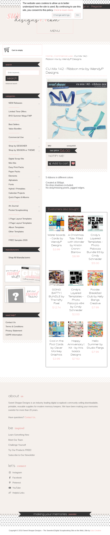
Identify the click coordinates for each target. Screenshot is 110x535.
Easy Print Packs (16, 167)
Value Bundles (15, 128)
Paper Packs (14, 171)
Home (49, 56)
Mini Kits (12, 163)
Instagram (17, 472)
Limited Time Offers (17, 111)
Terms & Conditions (14, 326)
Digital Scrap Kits (16, 159)
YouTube (16, 488)
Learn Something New (18, 435)
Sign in (84, 7)
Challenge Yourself (17, 445)
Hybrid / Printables (17, 189)
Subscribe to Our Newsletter (21, 455)
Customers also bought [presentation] (63, 209)
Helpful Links (18, 493)
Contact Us (11, 322)
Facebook (17, 477)
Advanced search (11, 83)
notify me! (54, 156)
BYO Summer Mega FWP (20, 116)
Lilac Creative (95, 531)
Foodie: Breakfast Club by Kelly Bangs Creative (95, 297)
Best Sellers (14, 124)
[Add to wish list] (73, 163)
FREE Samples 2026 (18, 240)
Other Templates (16, 231)
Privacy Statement (14, 330)
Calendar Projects (17, 193)
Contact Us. (30, 417)
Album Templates (16, 227)
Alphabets (13, 180)
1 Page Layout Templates (20, 219)
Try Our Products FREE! (19, 450)
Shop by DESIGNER (18, 146)
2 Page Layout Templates (20, 223)
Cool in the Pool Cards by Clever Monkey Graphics (56, 348)
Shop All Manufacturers (19, 257)
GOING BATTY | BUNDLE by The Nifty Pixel (56, 297)
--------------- (14, 107)
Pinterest (16, 482)
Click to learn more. (63, 10)
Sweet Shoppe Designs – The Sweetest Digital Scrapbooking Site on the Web (35, 23)
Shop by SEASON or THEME (22, 150)
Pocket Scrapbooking (18, 210)
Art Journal (13, 206)
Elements (13, 176)
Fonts (11, 184)
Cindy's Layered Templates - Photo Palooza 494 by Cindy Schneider (75, 300)
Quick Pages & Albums (19, 197)
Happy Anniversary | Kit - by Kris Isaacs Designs (76, 348)
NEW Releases (15, 103)
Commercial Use (63, 56)
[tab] (63, 209)
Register (96, 7)
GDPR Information (14, 335)
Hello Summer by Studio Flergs (95, 344)
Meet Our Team (15, 440)
